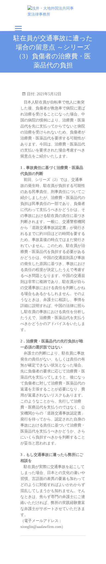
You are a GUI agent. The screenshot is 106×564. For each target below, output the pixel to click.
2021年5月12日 (48, 94)
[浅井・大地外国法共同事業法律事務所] (53, 11)
